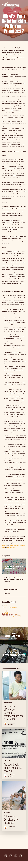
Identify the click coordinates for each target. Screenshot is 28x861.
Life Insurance (7, 812)
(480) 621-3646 (11, 547)
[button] (25, 3)
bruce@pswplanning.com (10, 607)
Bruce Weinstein (9, 36)
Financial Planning (14, 11)
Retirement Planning (8, 761)
